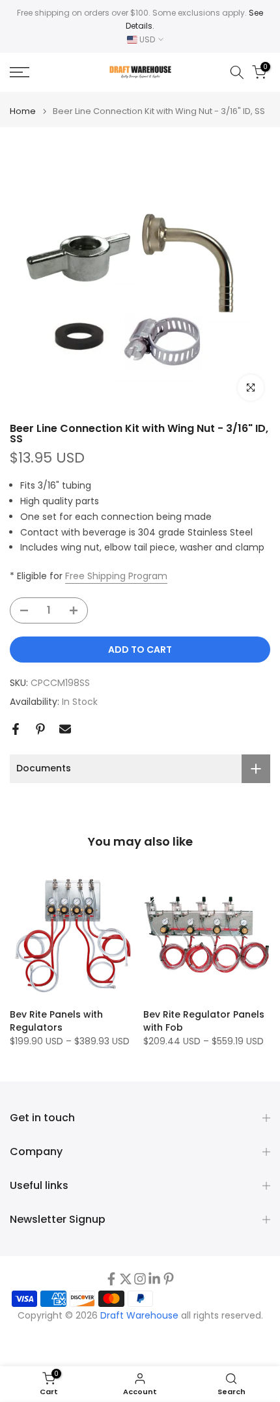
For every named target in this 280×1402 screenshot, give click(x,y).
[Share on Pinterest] (40, 729)
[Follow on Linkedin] (154, 1279)
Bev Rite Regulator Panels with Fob (203, 1021)
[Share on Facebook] (15, 729)
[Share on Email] (65, 729)
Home (23, 111)
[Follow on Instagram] (140, 1279)
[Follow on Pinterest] (168, 1279)
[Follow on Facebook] (111, 1279)
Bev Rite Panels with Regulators (56, 1021)
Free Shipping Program (116, 575)
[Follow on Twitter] (125, 1279)
